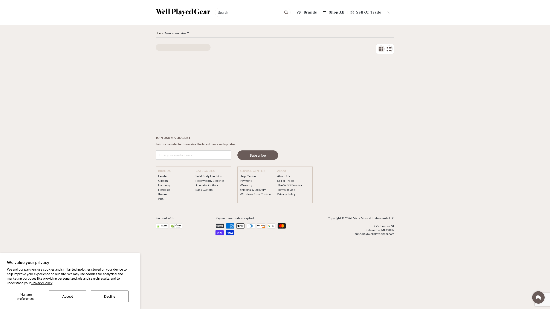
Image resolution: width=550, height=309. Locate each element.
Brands (310, 12)
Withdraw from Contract (256, 194)
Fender (163, 176)
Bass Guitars (204, 189)
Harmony (164, 185)
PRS (161, 198)
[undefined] (286, 12)
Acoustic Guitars (207, 185)
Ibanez (162, 194)
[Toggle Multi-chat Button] (538, 297)
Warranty (246, 185)
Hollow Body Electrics (210, 180)
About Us (283, 176)
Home (159, 33)
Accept (67, 296)
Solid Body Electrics (209, 176)
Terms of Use (286, 189)
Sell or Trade (285, 180)
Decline (109, 296)
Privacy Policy (41, 283)
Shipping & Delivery (253, 189)
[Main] (183, 12)
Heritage (164, 189)
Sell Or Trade (368, 12)
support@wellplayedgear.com (374, 234)
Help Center (248, 176)
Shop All (336, 12)
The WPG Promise (289, 185)
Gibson (163, 180)
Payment (246, 180)
